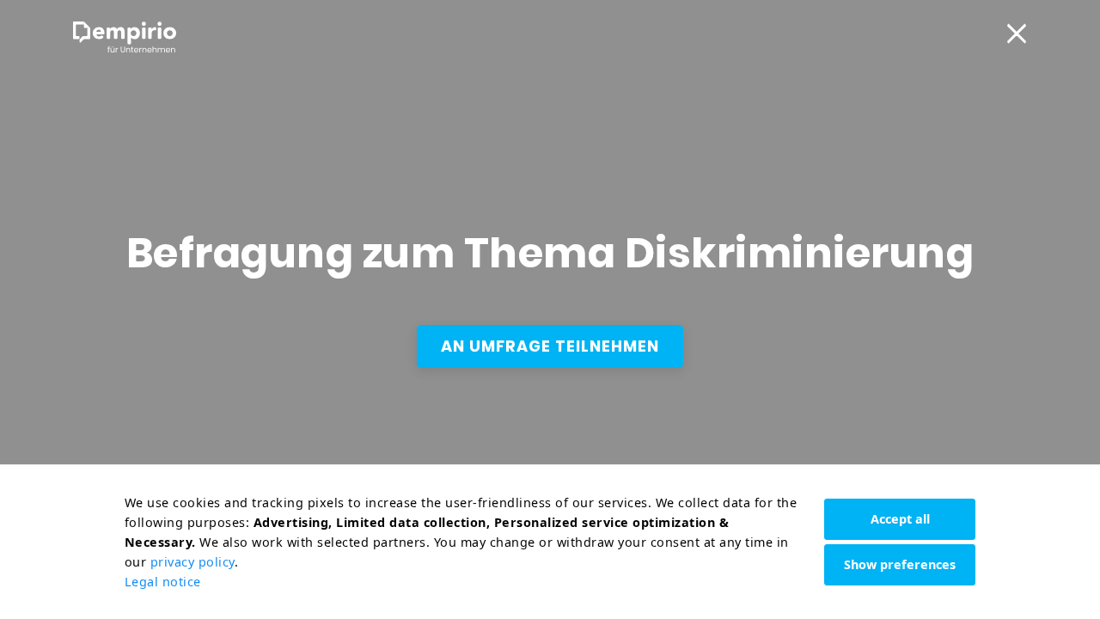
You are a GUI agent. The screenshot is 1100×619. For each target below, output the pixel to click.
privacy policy (192, 562)
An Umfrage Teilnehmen (550, 346)
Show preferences (900, 564)
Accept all (900, 519)
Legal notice (163, 581)
